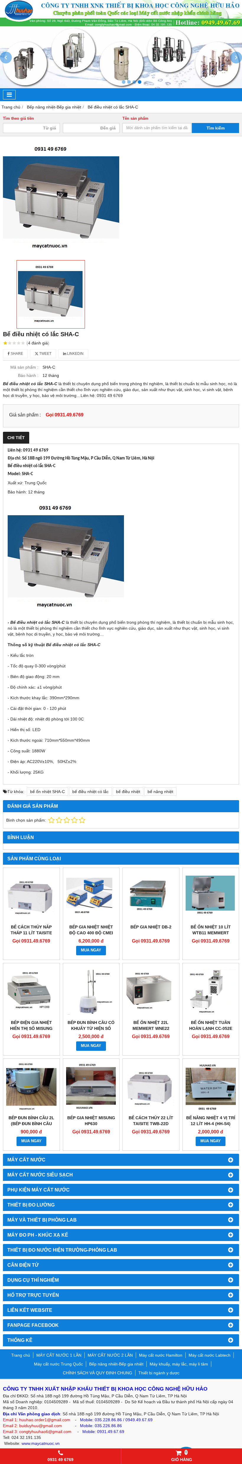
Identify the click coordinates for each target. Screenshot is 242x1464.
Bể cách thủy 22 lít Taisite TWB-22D (151, 1120)
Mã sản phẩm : (24, 367)
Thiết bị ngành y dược (158, 1373)
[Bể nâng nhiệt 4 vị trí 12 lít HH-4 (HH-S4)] (211, 1087)
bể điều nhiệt (128, 791)
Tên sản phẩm (135, 118)
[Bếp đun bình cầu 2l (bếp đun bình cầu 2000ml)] (31, 1087)
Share (16, 354)
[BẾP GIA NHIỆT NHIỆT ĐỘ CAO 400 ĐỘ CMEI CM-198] (91, 896)
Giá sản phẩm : (25, 414)
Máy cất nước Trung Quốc (58, 1364)
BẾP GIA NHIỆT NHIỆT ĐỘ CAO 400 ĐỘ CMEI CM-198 (91, 933)
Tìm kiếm (216, 128)
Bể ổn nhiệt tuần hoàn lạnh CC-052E (210, 1025)
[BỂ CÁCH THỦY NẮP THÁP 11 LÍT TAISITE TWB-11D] (31, 896)
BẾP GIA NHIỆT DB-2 (150, 927)
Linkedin (75, 354)
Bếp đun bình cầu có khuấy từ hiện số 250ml (91, 1028)
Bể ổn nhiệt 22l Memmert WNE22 (151, 1025)
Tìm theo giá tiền (18, 118)
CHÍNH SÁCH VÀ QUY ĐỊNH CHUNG (97, 1373)
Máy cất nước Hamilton (160, 1355)
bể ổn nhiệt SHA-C (47, 791)
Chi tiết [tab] (16, 437)
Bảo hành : (28, 375)
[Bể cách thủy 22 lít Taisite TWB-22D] (151, 1087)
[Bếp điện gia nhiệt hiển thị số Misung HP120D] (31, 991)
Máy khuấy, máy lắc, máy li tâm (179, 1364)
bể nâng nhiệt (160, 791)
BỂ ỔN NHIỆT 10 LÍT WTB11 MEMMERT (211, 930)
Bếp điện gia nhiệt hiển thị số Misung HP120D (31, 1028)
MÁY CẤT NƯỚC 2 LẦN (110, 1355)
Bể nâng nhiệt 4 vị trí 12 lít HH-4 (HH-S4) (210, 1120)
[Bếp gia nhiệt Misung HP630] (91, 1087)
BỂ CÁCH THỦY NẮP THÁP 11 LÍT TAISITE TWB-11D (31, 933)
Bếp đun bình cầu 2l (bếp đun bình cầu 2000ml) (31, 1123)
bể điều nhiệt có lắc (90, 791)
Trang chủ (20, 1355)
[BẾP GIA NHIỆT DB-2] (151, 896)
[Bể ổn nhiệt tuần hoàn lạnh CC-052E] (211, 991)
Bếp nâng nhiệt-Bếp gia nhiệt (116, 1364)
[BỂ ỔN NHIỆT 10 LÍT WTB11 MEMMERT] (211, 896)
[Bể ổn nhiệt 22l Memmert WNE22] (151, 991)
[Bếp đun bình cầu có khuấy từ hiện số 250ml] (91, 991)
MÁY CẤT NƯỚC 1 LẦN (58, 1355)
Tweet (44, 354)
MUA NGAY (91, 950)
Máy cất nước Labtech (209, 1355)
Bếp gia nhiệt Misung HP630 (91, 1120)
